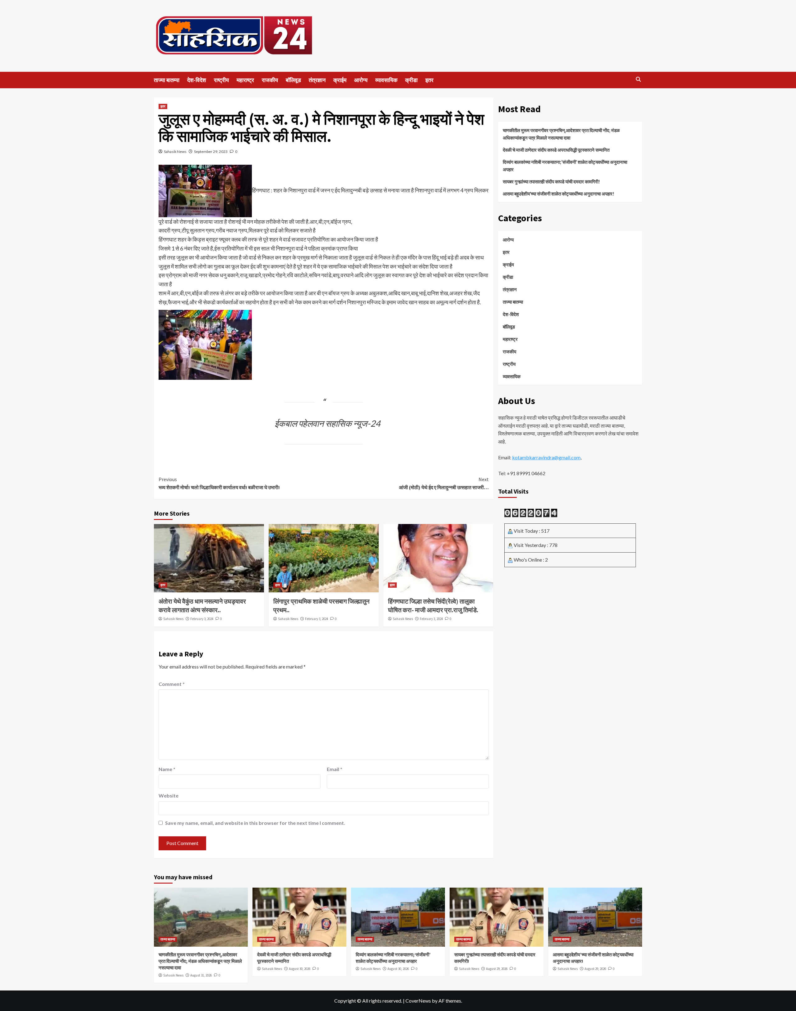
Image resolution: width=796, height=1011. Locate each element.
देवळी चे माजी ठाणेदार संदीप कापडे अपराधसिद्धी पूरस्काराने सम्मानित (556, 150)
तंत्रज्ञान (317, 80)
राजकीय (270, 80)
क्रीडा (411, 80)
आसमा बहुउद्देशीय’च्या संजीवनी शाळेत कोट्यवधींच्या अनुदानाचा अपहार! (558, 193)
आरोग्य (361, 80)
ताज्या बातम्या (166, 80)
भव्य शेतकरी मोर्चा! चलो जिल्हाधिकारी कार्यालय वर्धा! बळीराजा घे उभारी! (219, 483)
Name (167, 769)
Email (334, 769)
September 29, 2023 (211, 151)
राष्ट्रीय (221, 80)
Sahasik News (175, 151)
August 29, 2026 (496, 969)
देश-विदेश (196, 80)
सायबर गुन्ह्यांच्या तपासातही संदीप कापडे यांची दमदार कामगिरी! (551, 181)
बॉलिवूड (293, 80)
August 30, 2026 (299, 969)
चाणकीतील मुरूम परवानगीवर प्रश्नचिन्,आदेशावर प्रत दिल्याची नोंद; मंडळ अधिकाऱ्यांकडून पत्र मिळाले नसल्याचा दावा (561, 133)
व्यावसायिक (386, 80)
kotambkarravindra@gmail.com (546, 457)
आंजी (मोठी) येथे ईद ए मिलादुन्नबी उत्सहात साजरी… (444, 483)
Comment (172, 684)
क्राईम (339, 80)
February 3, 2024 (201, 619)
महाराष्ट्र (245, 80)
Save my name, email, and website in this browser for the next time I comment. (255, 823)
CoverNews (418, 1001)
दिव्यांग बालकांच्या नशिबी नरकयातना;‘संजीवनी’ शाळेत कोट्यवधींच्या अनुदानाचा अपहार (565, 165)
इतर (429, 80)
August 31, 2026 (201, 975)
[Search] (638, 79)
